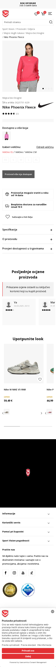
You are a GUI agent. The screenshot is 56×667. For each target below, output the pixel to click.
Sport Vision (8, 29)
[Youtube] (23, 573)
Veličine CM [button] (31, 152)
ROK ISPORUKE (28, 3)
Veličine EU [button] (7, 152)
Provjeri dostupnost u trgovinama (23, 248)
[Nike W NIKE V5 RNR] (24, 363)
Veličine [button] (19, 152)
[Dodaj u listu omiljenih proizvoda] (40, 379)
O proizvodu (9, 239)
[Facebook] (5, 573)
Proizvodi (21, 29)
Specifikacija (9, 229)
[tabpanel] (28, 66)
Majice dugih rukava (14, 33)
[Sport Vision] (5, 13)
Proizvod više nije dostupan (18, 174)
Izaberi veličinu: (11, 147)
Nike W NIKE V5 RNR (15, 389)
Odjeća (31, 29)
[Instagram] (14, 573)
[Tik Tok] (32, 573)
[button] (28, 22)
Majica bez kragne (35, 33)
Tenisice (8, 385)
